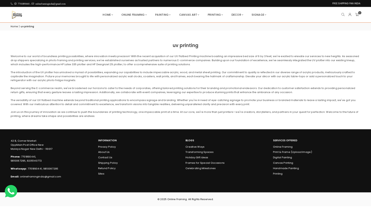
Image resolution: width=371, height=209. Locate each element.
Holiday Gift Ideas (197, 157)
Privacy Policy (107, 147)
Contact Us (105, 157)
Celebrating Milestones (201, 168)
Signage (258, 15)
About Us (104, 152)
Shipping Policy (108, 163)
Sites (101, 174)
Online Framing (133, 15)
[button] (356, 14)
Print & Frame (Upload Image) (292, 152)
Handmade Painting (286, 168)
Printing (214, 15)
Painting (161, 15)
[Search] (343, 14)
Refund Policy (107, 168)
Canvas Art (188, 15)
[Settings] (349, 14)
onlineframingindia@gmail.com (40, 176)
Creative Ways (195, 147)
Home (107, 15)
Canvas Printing (283, 163)
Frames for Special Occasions (205, 163)
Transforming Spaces (200, 152)
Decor (236, 15)
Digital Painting (282, 157)
